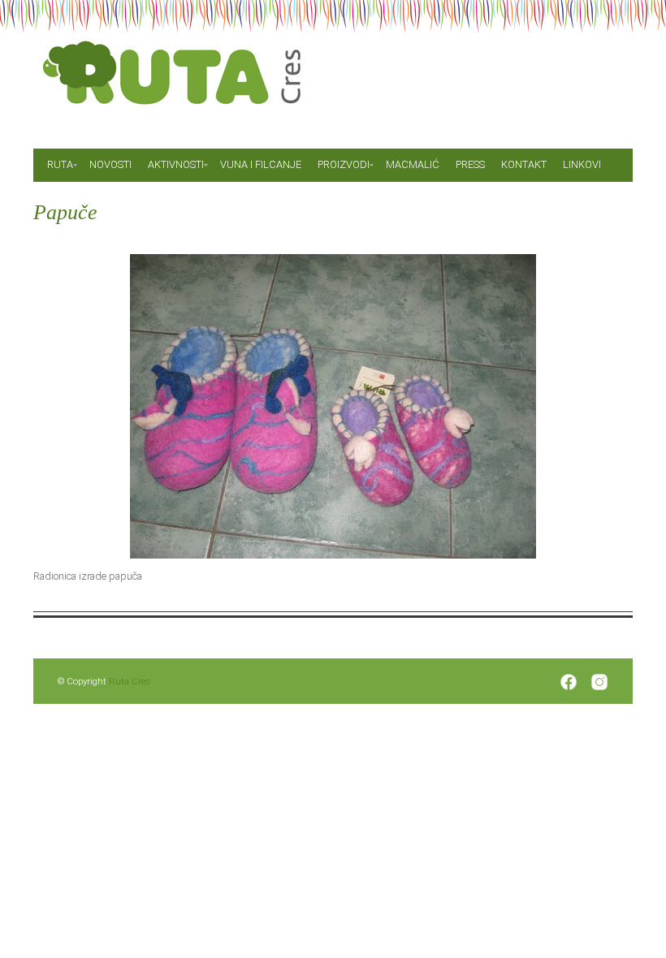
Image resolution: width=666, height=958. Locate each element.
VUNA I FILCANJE (260, 164)
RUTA (60, 164)
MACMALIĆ (412, 164)
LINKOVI (582, 164)
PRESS (470, 164)
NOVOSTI (110, 164)
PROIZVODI (344, 164)
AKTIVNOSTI (176, 164)
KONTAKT (524, 164)
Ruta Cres (129, 681)
